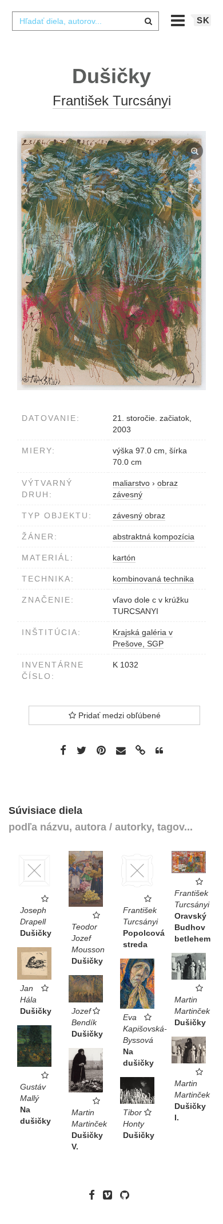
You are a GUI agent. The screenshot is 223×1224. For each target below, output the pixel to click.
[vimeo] (110, 1195)
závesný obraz (139, 515)
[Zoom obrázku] (111, 260)
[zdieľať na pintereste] (101, 750)
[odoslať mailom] (120, 751)
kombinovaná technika (153, 578)
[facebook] (95, 1195)
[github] (127, 1195)
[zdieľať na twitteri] (81, 750)
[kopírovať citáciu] (159, 750)
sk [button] (203, 20)
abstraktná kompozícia (153, 536)
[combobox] (85, 21)
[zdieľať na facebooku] (63, 750)
